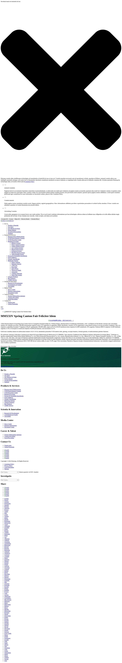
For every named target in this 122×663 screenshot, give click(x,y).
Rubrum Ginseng (16, 264)
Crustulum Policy (29, 181)
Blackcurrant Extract (17, 249)
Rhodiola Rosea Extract (18, 252)
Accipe (11, 219)
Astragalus (14, 272)
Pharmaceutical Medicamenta (16, 236)
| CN (2, 308)
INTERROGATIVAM (7, 366)
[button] (61, 90)
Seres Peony (14, 268)
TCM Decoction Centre (14, 240)
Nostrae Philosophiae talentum (16, 296)
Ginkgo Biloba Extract (17, 246)
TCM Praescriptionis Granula (16, 238)
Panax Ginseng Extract (17, 244)
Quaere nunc (11, 302)
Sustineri (10, 233)
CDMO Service (12, 280)
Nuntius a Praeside (13, 225)
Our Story (10, 227)
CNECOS (14, 265)
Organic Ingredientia (13, 259)
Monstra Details (25, 219)
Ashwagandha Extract (17, 254)
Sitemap (6, 469)
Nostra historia (12, 230)
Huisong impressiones (14, 291)
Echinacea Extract (16, 251)
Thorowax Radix (16, 270)
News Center (11, 289)
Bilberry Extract (15, 243)
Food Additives (12, 257)
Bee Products (11, 278)
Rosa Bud (14, 267)
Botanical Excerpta (13, 241)
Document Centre (13, 293)
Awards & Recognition (14, 232)
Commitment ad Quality (14, 285)
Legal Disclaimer (9, 467)
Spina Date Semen (16, 275)
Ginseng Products (13, 276)
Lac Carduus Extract (17, 248)
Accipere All (4, 219)
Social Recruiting (13, 299)
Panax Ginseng (15, 262)
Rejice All (17, 219)
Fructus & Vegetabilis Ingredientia (17, 256)
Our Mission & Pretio (14, 228)
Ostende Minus (35, 219)
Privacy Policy (8, 466)
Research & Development (15, 283)
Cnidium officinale (16, 273)
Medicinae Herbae (13, 260)
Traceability (11, 286)
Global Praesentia (13, 304)
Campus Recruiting (13, 297)
